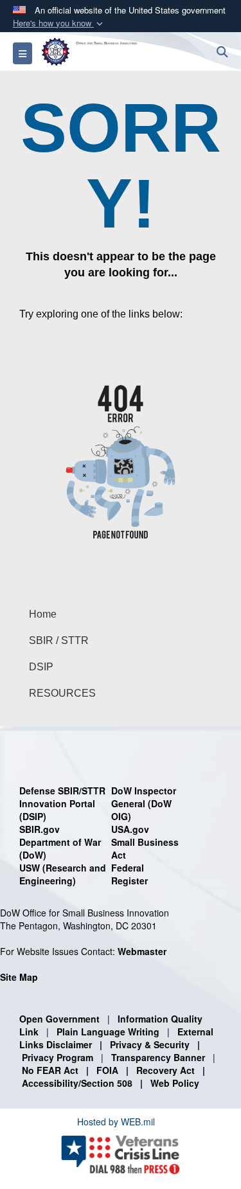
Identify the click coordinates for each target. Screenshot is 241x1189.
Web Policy (174, 1083)
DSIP (41, 666)
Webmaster (142, 951)
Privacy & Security (150, 1044)
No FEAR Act (50, 1070)
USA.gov (130, 829)
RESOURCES (62, 693)
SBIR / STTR (59, 640)
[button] (59, 23)
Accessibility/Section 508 (77, 1083)
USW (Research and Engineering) (62, 874)
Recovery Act (165, 1070)
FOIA (107, 1070)
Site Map (19, 976)
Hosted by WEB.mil (116, 1121)
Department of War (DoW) (60, 848)
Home (43, 614)
